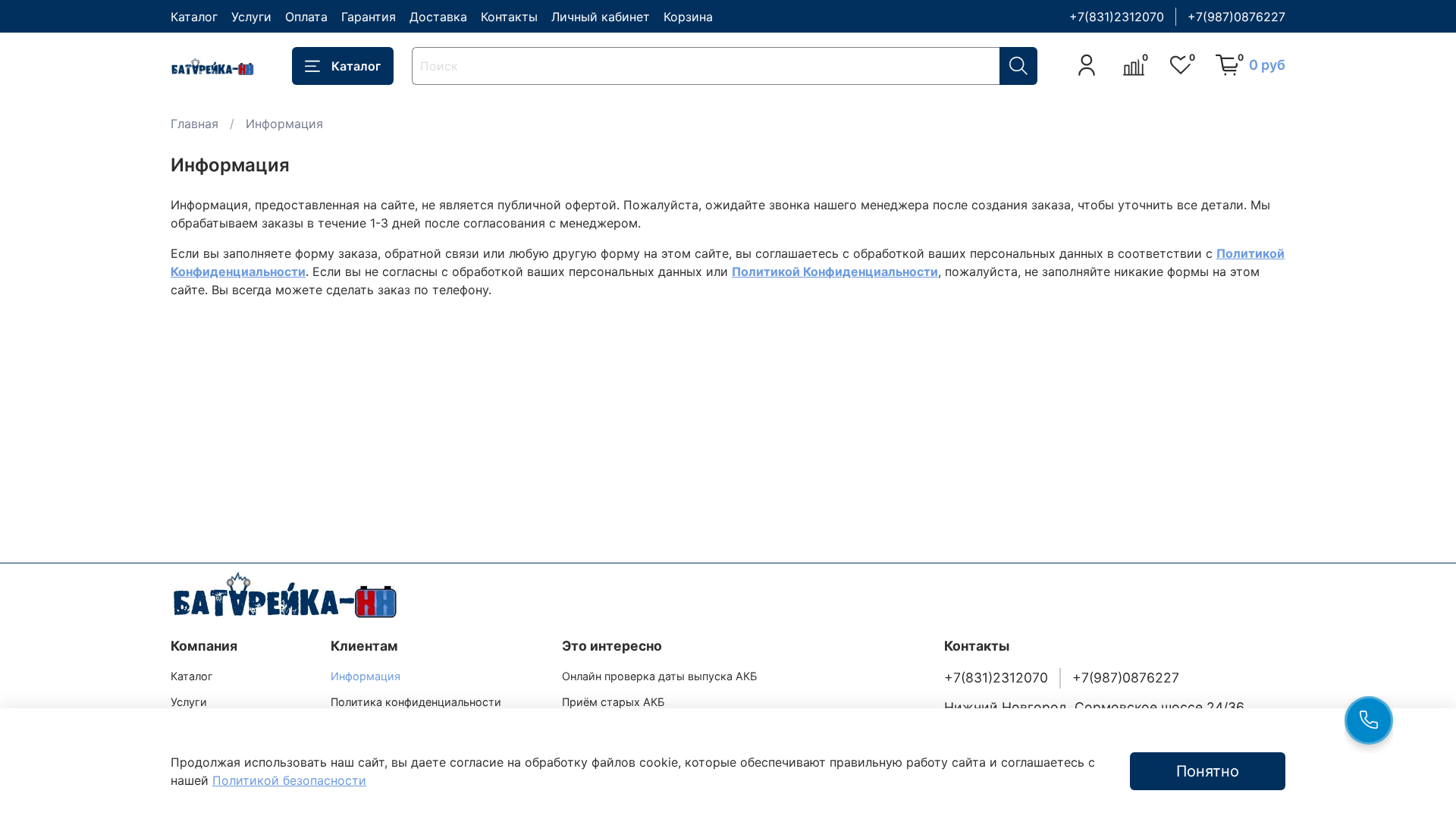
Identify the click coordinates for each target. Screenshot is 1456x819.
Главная (194, 123)
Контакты (509, 16)
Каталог (194, 16)
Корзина (688, 16)
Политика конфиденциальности (416, 701)
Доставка (438, 16)
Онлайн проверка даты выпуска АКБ (659, 676)
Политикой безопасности (289, 780)
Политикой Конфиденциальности (835, 271)
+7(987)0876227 (1236, 16)
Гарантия (368, 16)
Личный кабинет (600, 16)
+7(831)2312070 (1116, 16)
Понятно (1207, 771)
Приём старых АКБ (613, 701)
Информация (365, 676)
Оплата (306, 16)
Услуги (251, 16)
